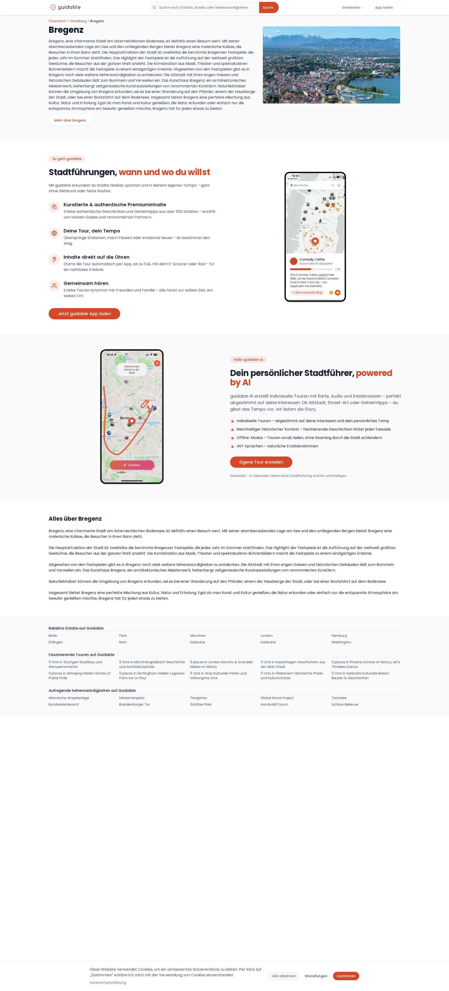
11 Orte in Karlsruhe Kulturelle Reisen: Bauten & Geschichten (361, 675)
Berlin (53, 635)
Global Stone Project (277, 698)
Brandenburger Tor (134, 704)
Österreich (57, 21)
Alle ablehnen (284, 976)
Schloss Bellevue (345, 704)
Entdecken (351, 7)
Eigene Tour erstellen (261, 462)
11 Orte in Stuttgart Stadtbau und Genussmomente (75, 664)
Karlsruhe (197, 642)
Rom (123, 642)
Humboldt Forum (274, 704)
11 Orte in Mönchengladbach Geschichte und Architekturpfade (152, 664)
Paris (123, 635)
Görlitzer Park (200, 704)
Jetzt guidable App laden (84, 314)
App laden (384, 7)
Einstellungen (316, 976)
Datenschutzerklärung (108, 982)
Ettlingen (56, 642)
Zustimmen (346, 976)
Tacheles (339, 698)
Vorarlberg (78, 21)
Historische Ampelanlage (69, 698)
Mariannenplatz (132, 698)
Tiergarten (198, 698)
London (267, 635)
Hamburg (339, 635)
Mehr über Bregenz (70, 120)
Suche (268, 7)
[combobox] (204, 7)
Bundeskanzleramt (64, 704)
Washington (341, 642)
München (198, 635)
